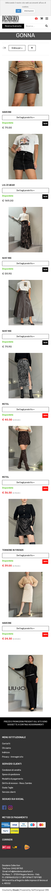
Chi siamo (6, 748)
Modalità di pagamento (12, 779)
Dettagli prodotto (25, 117)
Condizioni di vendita (11, 770)
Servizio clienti (9, 792)
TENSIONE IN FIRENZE (13, 550)
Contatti (6, 743)
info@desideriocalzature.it (20, 871)
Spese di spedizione (11, 774)
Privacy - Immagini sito (12, 757)
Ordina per (16, 48)
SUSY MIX (6, 258)
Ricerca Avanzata (13, 26)
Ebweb (16, 890)
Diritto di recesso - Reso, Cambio (17, 783)
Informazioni (29, 11)
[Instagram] (10, 807)
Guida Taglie (7, 787)
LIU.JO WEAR (8, 185)
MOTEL (5, 404)
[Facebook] (4, 807)
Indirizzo (6, 752)
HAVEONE (6, 112)
